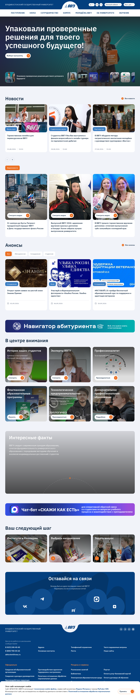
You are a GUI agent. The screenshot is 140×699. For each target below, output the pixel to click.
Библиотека (76, 674)
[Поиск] (101, 4)
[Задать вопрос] (97, 558)
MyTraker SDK (103, 689)
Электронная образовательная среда (86, 678)
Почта (73, 651)
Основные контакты (46, 651)
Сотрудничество (49, 13)
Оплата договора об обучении (116, 678)
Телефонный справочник (81, 647)
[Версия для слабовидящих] (97, 4)
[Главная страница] (70, 6)
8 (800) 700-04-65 (12, 651)
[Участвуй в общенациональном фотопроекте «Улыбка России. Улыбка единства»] (70, 284)
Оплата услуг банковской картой (117, 674)
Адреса (41, 647)
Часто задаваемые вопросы (115, 647)
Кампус (67, 13)
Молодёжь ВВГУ (84, 13)
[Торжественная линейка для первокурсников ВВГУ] (26, 128)
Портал (107, 670)
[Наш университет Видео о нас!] (115, 77)
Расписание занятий (79, 670)
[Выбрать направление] (53, 558)
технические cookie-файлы (45, 689)
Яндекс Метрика (83, 689)
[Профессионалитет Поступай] (125, 77)
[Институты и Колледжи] (9, 558)
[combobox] (92, 4)
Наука (33, 13)
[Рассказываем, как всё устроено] (72, 77)
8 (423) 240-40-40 (12, 647)
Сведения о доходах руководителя (19, 676)
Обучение (124, 13)
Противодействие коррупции (17, 680)
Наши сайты (109, 651)
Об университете (105, 13)
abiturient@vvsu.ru (13, 654)
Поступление (18, 13)
